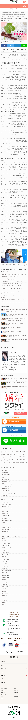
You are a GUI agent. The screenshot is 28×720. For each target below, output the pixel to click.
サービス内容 (3, 5)
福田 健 (3, 511)
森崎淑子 (4, 602)
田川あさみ (4, 604)
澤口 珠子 (4, 540)
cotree (3, 563)
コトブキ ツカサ (5, 525)
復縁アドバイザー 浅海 (7, 509)
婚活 (22, 12)
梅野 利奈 (4, 550)
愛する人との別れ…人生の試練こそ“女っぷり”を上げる (14, 274)
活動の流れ (16, 690)
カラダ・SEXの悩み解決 (7, 493)
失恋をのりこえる (6, 483)
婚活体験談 (3, 692)
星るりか (4, 591)
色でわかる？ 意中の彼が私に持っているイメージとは (12, 454)
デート (11, 14)
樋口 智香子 (4, 515)
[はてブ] (17, 45)
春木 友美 (4, 577)
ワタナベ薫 (4, 43)
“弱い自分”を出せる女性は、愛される (10, 276)
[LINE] (24, 45)
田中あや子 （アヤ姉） (7, 572)
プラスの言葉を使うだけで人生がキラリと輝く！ (13, 279)
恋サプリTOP (3, 16)
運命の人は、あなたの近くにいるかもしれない (12, 283)
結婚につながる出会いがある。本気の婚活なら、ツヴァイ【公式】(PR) (14, 265)
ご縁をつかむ (4, 14)
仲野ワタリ (4, 593)
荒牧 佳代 (4, 506)
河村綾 (3, 600)
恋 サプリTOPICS (6, 520)
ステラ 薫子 (4, 543)
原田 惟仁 (4, 513)
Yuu (3, 561)
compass (4, 598)
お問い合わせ (16, 698)
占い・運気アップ (6, 486)
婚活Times (16, 692)
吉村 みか (4, 559)
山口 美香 (4, 575)
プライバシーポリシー (5, 701)
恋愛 (3, 12)
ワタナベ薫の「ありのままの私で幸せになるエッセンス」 (15, 16)
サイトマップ (3, 694)
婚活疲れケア (5, 481)
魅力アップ (4, 470)
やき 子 (3, 586)
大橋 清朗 (4, 534)
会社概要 (16, 696)
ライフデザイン (20, 41)
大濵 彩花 (4, 531)
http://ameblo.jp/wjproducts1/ (8, 370)
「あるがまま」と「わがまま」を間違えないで (12, 281)
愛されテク (9, 12)
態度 (23, 14)
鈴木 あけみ (4, 545)
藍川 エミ (4, 502)
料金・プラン (16, 688)
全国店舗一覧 (14, 657)
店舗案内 (17, 5)
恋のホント (4, 522)
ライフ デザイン (5, 527)
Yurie (3, 588)
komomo (4, 584)
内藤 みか (4, 529)
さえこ (3, 538)
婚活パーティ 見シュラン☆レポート (10, 536)
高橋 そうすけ (5, 547)
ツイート (10, 45)
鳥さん (3, 568)
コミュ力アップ (17, 14)
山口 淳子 (4, 554)
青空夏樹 (4, 579)
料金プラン (11, 5)
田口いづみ (4, 582)
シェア (4, 45)
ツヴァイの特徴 (4, 688)
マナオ (3, 595)
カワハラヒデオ (5, 570)
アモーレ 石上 (5, 504)
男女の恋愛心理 (16, 12)
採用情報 (2, 698)
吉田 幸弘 (4, 556)
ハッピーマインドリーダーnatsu (9, 566)
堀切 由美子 (4, 518)
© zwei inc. (14, 717)
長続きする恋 (5, 472)
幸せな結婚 (4, 479)
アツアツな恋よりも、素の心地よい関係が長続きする (13, 285)
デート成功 (4, 488)
